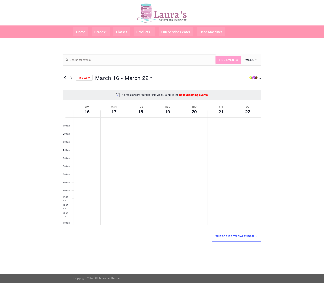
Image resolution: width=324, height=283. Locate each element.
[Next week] (71, 78)
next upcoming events (193, 95)
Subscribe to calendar (234, 236)
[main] (162, 156)
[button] (254, 77)
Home (80, 32)
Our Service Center (175, 32)
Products (143, 32)
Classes (121, 32)
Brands (99, 32)
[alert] (162, 95)
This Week (84, 77)
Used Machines (210, 32)
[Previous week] (65, 78)
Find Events (228, 60)
